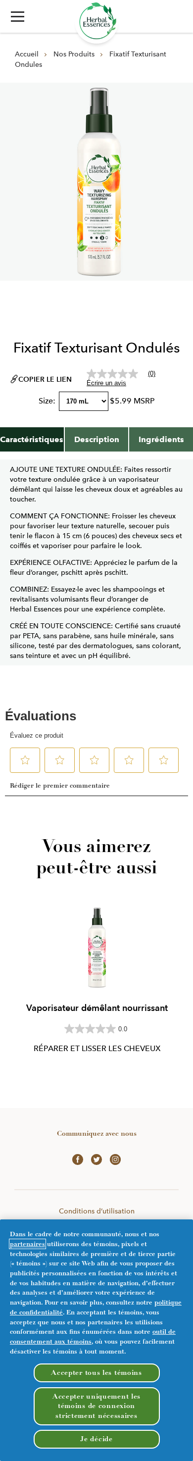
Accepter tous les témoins (96, 1372)
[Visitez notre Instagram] (115, 1158)
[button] (17, 16)
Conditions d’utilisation (97, 1211)
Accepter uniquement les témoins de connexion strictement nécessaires (96, 1406)
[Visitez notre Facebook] (77, 1158)
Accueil (27, 54)
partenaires (27, 1244)
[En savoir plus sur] (96, 22)
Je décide (96, 1439)
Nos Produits (74, 54)
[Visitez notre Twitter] (96, 1158)
